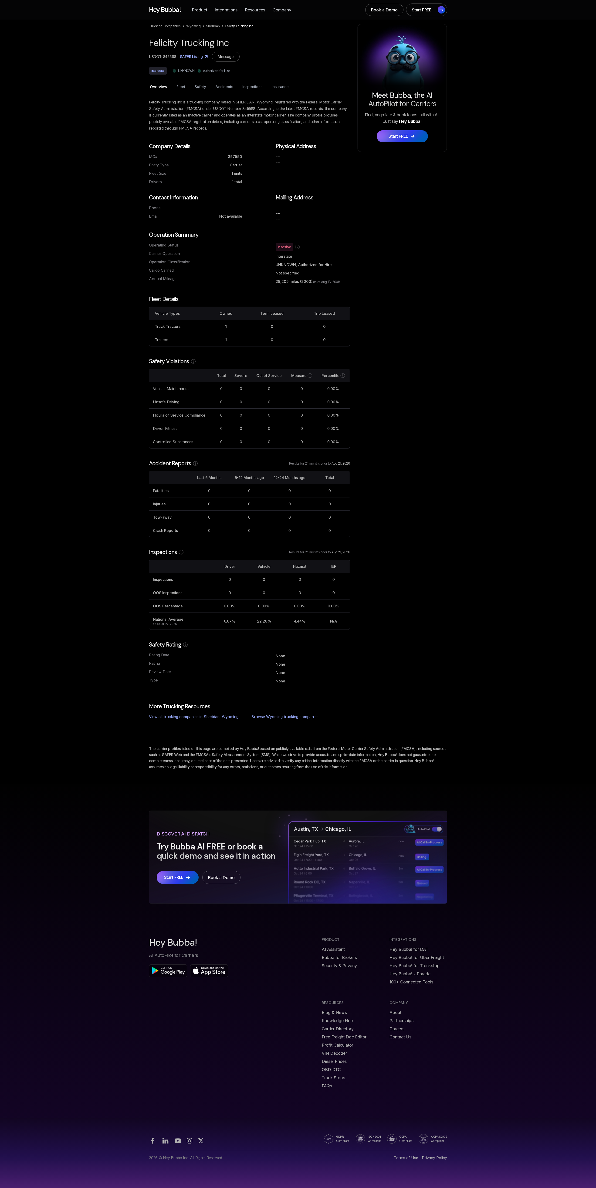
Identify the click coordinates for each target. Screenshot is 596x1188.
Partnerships (401, 1020)
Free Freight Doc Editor (344, 1036)
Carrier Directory (338, 1028)
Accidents (224, 86)
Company (282, 9)
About (395, 1012)
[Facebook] (152, 1140)
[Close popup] (364, 548)
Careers (396, 1028)
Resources (255, 9)
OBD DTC (331, 1069)
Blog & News (334, 1012)
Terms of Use (406, 1157)
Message (226, 56)
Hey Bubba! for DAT (408, 949)
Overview (158, 86)
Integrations (226, 9)
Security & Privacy (339, 965)
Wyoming (193, 26)
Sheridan (213, 26)
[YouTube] (178, 1140)
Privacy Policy (434, 1157)
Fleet (180, 86)
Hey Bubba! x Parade (409, 973)
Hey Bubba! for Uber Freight (416, 957)
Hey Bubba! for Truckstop (414, 965)
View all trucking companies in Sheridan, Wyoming (193, 716)
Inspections (252, 86)
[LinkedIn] (165, 1140)
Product (199, 9)
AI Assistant (333, 949)
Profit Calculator (337, 1045)
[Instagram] (189, 1140)
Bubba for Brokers (339, 957)
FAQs (327, 1085)
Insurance (280, 86)
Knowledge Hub (337, 1020)
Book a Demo (384, 9)
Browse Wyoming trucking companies (284, 716)
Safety (200, 86)
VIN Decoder (334, 1053)
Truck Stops (333, 1077)
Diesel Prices (334, 1061)
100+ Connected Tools (411, 981)
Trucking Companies (165, 26)
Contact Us (400, 1036)
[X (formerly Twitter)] (201, 1141)
